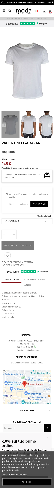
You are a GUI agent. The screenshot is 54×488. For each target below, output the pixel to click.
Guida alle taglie (44, 216)
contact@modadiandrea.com (26, 350)
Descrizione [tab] (11, 279)
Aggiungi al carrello (18, 245)
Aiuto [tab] (27, 285)
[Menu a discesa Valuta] (38, 11)
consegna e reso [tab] (35, 279)
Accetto (27, 482)
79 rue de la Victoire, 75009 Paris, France (26, 341)
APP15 (45, 18)
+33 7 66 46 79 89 (25, 347)
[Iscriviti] (47, 428)
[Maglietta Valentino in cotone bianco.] (11, 125)
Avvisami (39, 204)
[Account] (44, 11)
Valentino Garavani (22, 143)
